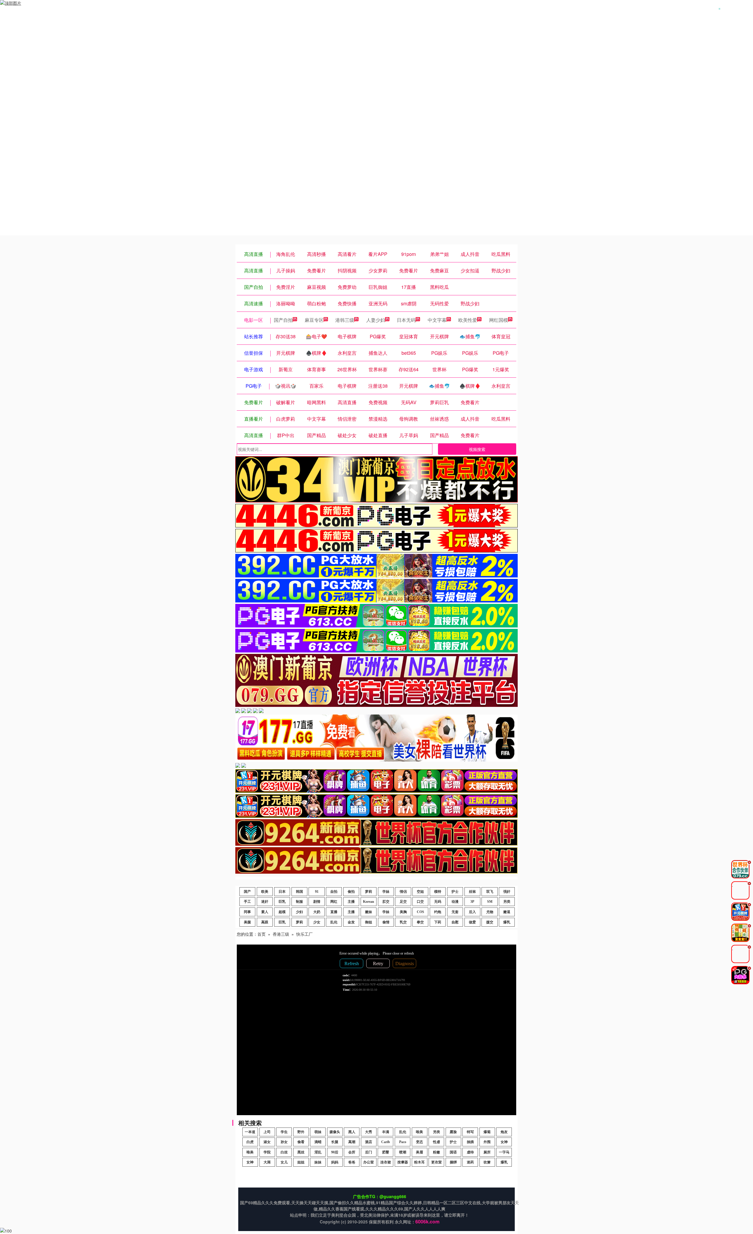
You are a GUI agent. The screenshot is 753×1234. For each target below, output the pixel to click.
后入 (472, 912)
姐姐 (300, 1162)
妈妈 (334, 1162)
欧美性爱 (467, 320)
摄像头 (334, 1132)
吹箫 (487, 1162)
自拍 (333, 892)
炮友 (504, 1132)
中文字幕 (437, 320)
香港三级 (281, 934)
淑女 (267, 1142)
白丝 (284, 1152)
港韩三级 (344, 320)
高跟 (264, 922)
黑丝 (300, 1152)
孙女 (284, 1142)
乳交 (403, 922)
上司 (267, 1132)
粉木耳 (419, 1162)
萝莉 (368, 892)
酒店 (368, 1142)
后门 (368, 1152)
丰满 (385, 1132)
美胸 (403, 912)
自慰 (455, 922)
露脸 (453, 1132)
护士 (455, 892)
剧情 (316, 902)
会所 (351, 1152)
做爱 (472, 922)
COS (420, 912)
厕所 (487, 1152)
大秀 (368, 1132)
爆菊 (487, 1132)
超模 (282, 912)
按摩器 (402, 1162)
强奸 (506, 892)
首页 (261, 934)
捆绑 (453, 1162)
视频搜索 (477, 449)
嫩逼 (506, 912)
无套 (455, 912)
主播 (351, 902)
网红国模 (498, 320)
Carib (385, 1142)
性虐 (436, 1142)
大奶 (316, 912)
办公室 (368, 1162)
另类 (506, 902)
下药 (437, 922)
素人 (264, 912)
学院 (267, 1152)
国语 (453, 1152)
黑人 (351, 1132)
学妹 (385, 892)
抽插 (470, 1142)
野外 (300, 1132)
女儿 (284, 1162)
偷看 (300, 1142)
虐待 (470, 1152)
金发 (351, 922)
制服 (299, 902)
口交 (420, 902)
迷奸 (264, 902)
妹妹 (317, 1162)
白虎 (250, 1142)
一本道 (250, 1132)
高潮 (351, 1142)
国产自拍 (283, 320)
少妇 (299, 912)
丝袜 (472, 892)
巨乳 (282, 902)
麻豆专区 (314, 320)
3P (472, 902)
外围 (487, 1142)
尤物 (489, 912)
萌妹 (317, 1132)
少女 (316, 922)
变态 (419, 1142)
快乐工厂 (304, 934)
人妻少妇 (375, 320)
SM (489, 902)
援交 (489, 922)
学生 (284, 1132)
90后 (334, 1152)
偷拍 (351, 892)
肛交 (385, 902)
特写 (470, 1132)
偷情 (385, 922)
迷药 (470, 1162)
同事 (247, 912)
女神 (504, 1142)
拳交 (420, 922)
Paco (402, 1142)
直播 (333, 912)
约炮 (437, 912)
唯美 (419, 1132)
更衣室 (436, 1162)
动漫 (455, 902)
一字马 (504, 1152)
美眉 (419, 1152)
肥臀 (385, 1152)
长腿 (334, 1142)
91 (317, 892)
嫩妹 (368, 912)
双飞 (489, 892)
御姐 (368, 922)
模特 (437, 892)
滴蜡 (317, 1142)
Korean (368, 902)
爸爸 (351, 1162)
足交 (403, 902)
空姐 (420, 892)
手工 (247, 902)
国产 (247, 892)
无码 (437, 902)
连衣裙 (385, 1162)
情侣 (403, 892)
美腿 (247, 922)
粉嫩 (436, 1152)
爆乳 (506, 922)
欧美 (264, 892)
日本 (282, 892)
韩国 (299, 892)
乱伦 (333, 922)
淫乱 (317, 1152)
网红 (333, 902)
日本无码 (406, 320)
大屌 (267, 1162)
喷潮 (402, 1152)
